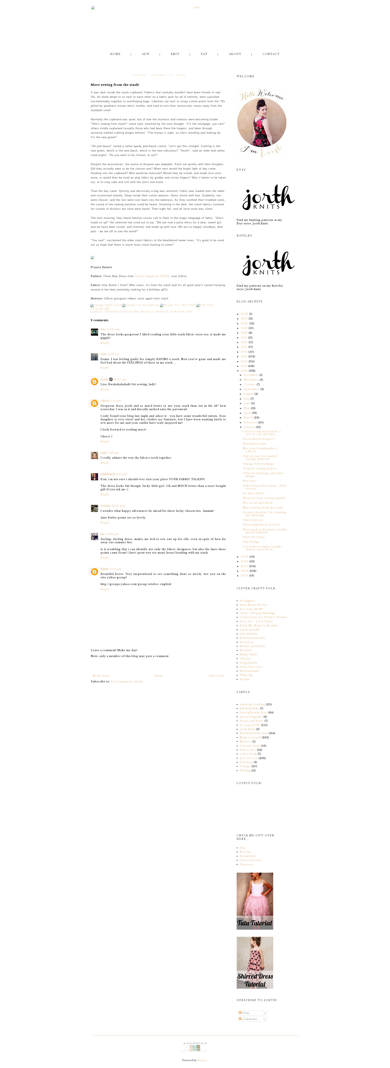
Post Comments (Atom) (127, 681)
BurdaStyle (248, 856)
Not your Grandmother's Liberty (260, 450)
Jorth (104, 379)
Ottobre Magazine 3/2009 (152, 276)
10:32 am (113, 329)
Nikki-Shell (248, 654)
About (235, 54)
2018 (244, 332)
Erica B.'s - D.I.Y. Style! (256, 621)
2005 (244, 575)
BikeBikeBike (250, 708)
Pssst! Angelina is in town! (261, 524)
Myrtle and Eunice (253, 646)
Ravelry (245, 851)
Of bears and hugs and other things (263, 475)
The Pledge (251, 541)
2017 (244, 337)
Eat (204, 54)
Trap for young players (260, 468)
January (249, 427)
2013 (244, 356)
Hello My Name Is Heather (259, 625)
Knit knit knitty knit (254, 733)
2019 (244, 328)
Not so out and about (258, 502)
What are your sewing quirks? (264, 498)
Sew (146, 54)
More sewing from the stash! (263, 507)
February (250, 422)
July (247, 398)
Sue (103, 329)
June (247, 403)
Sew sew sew (181, 312)
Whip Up (246, 675)
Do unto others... (255, 493)
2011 (244, 366)
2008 (245, 561)
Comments (249, 1019)
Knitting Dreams (254, 443)
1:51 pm (116, 400)
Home (115, 54)
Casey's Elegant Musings (257, 613)
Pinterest (246, 864)
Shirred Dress (253, 520)
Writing (245, 770)
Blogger (202, 1060)
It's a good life (250, 725)
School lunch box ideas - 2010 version (264, 487)
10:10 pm (118, 505)
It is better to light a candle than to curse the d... (262, 548)
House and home (252, 720)
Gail (103, 452)
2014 (244, 351)
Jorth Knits (248, 729)
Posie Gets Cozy (251, 666)
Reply (105, 342)
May (247, 408)
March (248, 417)
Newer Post (101, 675)
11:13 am (113, 354)
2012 (244, 361)
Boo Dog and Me (252, 609)
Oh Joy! (245, 658)
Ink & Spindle (250, 629)
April (247, 412)
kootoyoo (247, 642)
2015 (244, 346)
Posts (245, 1012)
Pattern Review (250, 860)
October (250, 384)
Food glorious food (254, 712)
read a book (249, 753)
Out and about (250, 745)
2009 (245, 556)
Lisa (104, 354)
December (251, 374)
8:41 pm (121, 474)
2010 (244, 370)
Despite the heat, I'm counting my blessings (264, 514)
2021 (244, 318)
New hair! (250, 480)
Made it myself (154, 312)
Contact (271, 54)
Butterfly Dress (254, 537)
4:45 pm (115, 568)
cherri (105, 400)
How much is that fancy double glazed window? (265, 531)
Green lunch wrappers (259, 438)
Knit (175, 54)
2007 (244, 566)
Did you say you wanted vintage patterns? (260, 457)
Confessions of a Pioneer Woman (263, 617)
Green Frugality (251, 716)
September (252, 389)
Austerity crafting (121, 312)
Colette (106, 505)
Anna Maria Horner (254, 604)
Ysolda (244, 679)
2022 (244, 313)
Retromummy (249, 670)
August (249, 393)
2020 (245, 323)
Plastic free (248, 749)
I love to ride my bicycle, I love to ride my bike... (262, 433)
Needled (246, 650)
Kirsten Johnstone (252, 637)
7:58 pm (113, 452)
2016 (244, 342)
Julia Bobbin (249, 633)
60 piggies (247, 600)
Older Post (216, 675)
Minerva (246, 741)
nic (103, 534)
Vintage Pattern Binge (258, 463)
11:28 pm (112, 534)
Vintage (245, 766)
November (251, 379)
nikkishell (108, 474)
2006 (245, 570)
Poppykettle (249, 662)
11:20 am (120, 379)
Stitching (247, 762)
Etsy (243, 847)
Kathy (105, 568)
